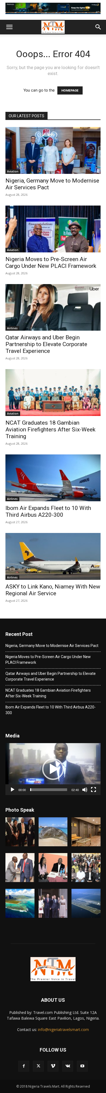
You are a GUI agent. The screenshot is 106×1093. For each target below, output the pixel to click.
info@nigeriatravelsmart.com (63, 1029)
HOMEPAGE (70, 90)
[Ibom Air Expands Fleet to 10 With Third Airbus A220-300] (53, 477)
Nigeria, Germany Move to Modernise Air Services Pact (51, 645)
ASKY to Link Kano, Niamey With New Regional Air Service (52, 590)
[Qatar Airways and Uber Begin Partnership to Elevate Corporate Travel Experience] (53, 307)
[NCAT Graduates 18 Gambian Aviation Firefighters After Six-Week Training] (53, 392)
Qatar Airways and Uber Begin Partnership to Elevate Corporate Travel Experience (46, 344)
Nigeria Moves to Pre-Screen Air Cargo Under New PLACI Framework (50, 262)
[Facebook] (23, 1066)
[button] (9, 27)
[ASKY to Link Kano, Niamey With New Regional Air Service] (53, 556)
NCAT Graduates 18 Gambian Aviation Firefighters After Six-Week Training (50, 429)
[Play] (12, 789)
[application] (53, 769)
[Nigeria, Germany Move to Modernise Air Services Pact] (53, 150)
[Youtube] (82, 1066)
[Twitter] (38, 1066)
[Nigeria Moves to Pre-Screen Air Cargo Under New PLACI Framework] (53, 229)
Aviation (12, 171)
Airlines (12, 328)
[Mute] (85, 789)
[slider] (48, 789)
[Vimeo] (53, 1066)
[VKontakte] (67, 1066)
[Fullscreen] (93, 789)
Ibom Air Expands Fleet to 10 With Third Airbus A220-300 (48, 511)
